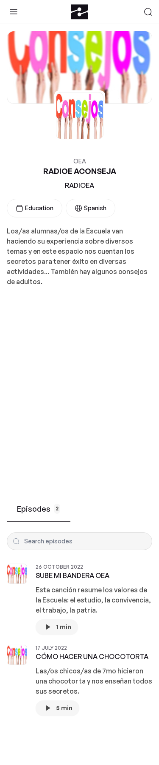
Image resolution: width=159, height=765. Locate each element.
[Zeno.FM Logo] (79, 11)
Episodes (38, 508)
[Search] (148, 11)
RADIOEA (79, 185)
